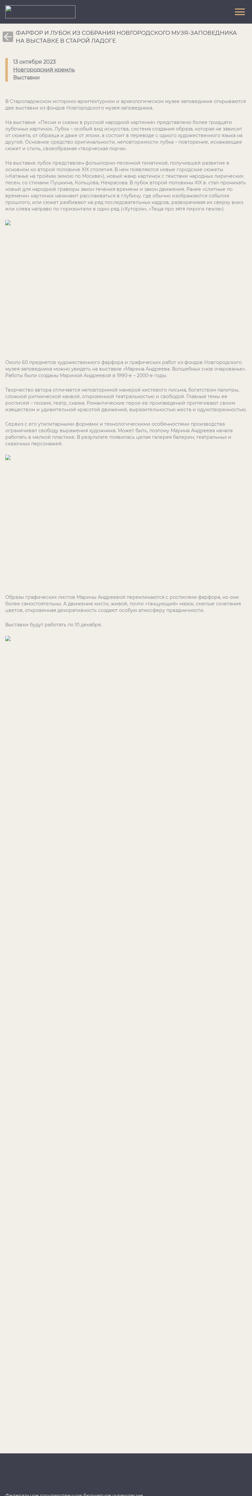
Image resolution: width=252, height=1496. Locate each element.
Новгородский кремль (44, 70)
